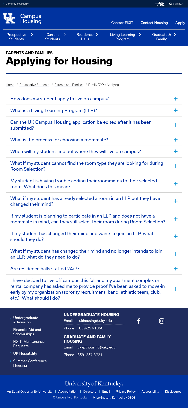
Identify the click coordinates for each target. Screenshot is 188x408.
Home (10, 84)
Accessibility (150, 391)
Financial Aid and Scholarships (27, 331)
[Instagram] (162, 321)
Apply (180, 23)
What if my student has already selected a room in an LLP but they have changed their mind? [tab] (85, 201)
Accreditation (67, 391)
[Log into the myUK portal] (160, 4)
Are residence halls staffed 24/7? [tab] (44, 268)
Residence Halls (85, 36)
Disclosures (173, 391)
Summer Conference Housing (30, 363)
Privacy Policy (126, 391)
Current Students (52, 36)
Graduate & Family (161, 36)
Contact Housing (154, 23)
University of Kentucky (17, 4)
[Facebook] (139, 321)
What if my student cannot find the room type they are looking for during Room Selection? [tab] (86, 166)
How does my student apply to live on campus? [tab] (59, 98)
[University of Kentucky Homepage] (94, 384)
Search (178, 3)
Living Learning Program (122, 36)
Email (106, 391)
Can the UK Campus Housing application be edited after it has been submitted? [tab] (81, 125)
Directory (89, 391)
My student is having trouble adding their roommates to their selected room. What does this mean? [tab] (83, 183)
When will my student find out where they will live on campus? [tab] (75, 151)
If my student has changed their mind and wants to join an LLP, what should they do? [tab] (81, 236)
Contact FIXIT (122, 23)
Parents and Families (69, 84)
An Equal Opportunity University (30, 391)
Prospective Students (16, 36)
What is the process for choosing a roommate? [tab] (59, 139)
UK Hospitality (25, 353)
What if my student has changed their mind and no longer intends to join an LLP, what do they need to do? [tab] (86, 253)
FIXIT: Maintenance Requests (29, 343)
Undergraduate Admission (25, 320)
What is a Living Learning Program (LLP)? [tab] (53, 110)
